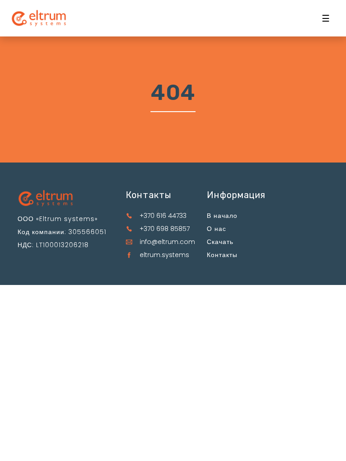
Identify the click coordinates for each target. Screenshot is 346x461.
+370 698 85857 (165, 228)
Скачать (220, 241)
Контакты (222, 254)
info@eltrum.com (167, 241)
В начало (222, 215)
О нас (216, 228)
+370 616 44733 (163, 215)
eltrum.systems (164, 254)
